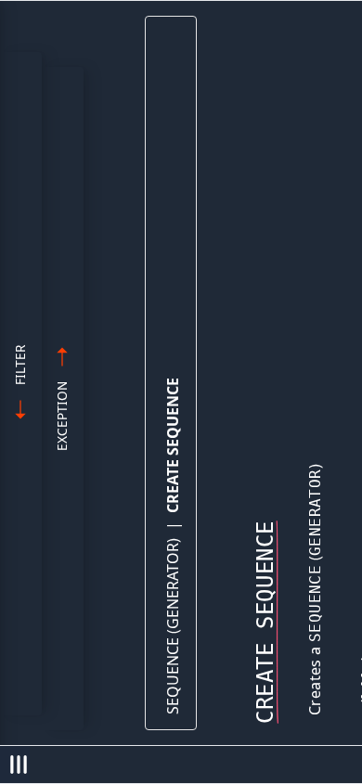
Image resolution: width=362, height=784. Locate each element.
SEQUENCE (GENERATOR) (172, 626)
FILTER (20, 365)
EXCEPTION (62, 416)
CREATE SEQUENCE (172, 445)
